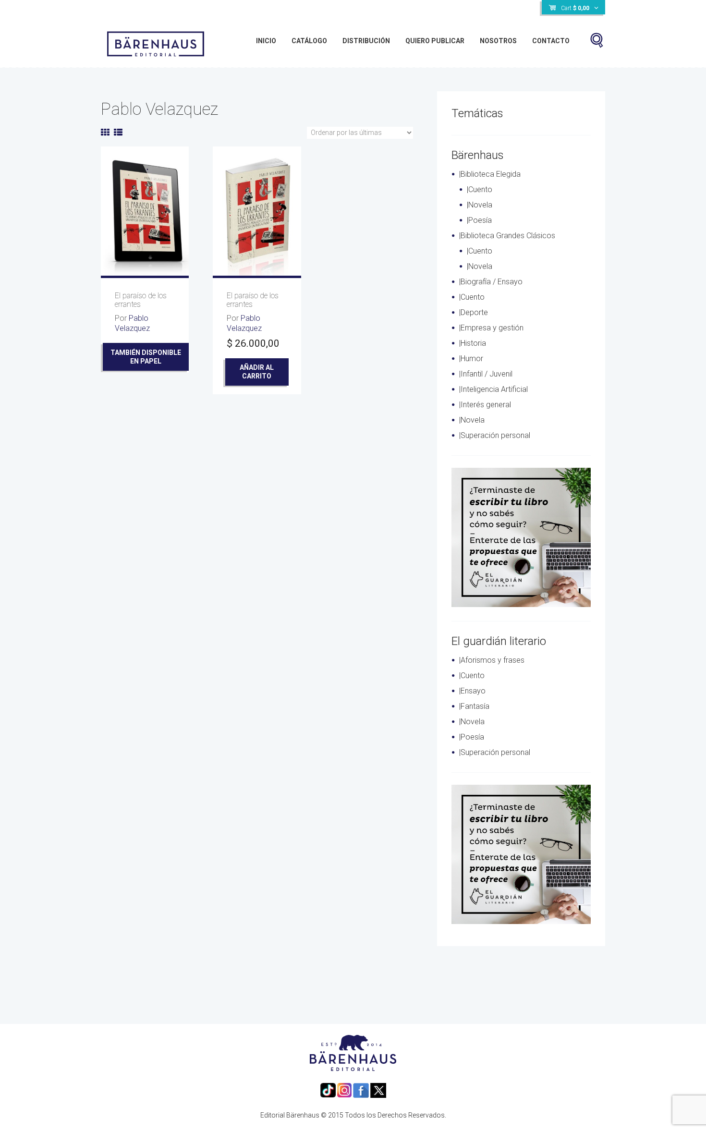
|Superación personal (494, 435)
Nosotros (498, 41)
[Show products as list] (118, 132)
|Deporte (473, 312)
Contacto (551, 41)
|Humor (471, 358)
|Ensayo (472, 690)
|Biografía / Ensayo (491, 281)
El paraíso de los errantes (141, 300)
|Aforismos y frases (491, 660)
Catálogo (309, 41)
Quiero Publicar (434, 41)
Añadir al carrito (257, 372)
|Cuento (479, 189)
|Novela (479, 204)
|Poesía (479, 220)
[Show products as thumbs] (105, 132)
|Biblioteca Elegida (490, 174)
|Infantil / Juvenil (485, 373)
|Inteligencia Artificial (493, 389)
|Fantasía (474, 706)
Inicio (266, 41)
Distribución (366, 41)
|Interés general (485, 404)
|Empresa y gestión (491, 327)
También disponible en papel (145, 357)
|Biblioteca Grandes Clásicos (507, 235)
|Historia (472, 343)
